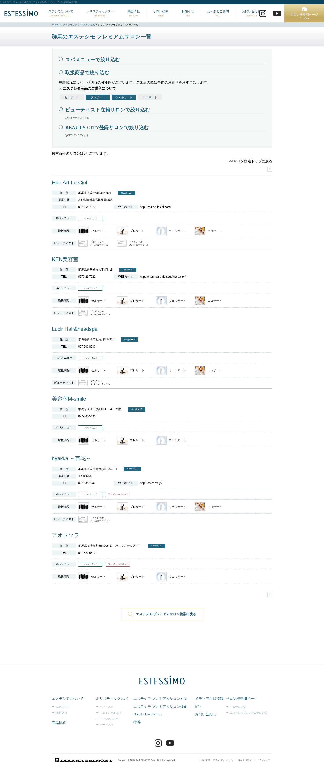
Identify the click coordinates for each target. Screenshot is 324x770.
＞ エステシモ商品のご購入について (87, 88)
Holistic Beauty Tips (147, 714)
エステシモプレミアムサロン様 (248, 712)
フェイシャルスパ (110, 712)
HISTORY (61, 712)
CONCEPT (62, 706)
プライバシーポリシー (224, 760)
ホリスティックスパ (100, 13)
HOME (55, 24)
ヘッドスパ (106, 706)
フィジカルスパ (109, 718)
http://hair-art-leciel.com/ (155, 207)
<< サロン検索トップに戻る (250, 161)
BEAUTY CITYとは (78, 135)
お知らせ (188, 13)
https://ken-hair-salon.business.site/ (163, 276)
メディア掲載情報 (209, 698)
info (198, 706)
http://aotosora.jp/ (151, 483)
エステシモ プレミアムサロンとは (160, 698)
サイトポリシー (245, 760)
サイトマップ (263, 760)
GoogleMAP (126, 193)
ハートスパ (106, 724)
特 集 (137, 722)
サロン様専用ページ (304, 16)
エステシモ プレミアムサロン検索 (78, 24)
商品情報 (133, 13)
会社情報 (205, 760)
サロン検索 (160, 13)
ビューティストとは (78, 117)
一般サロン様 (238, 706)
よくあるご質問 (218, 13)
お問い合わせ (251, 13)
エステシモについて (59, 13)
